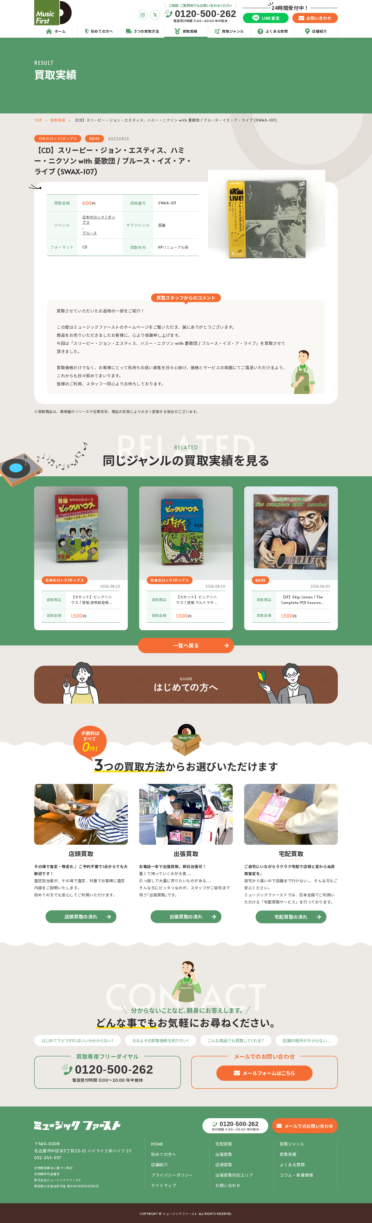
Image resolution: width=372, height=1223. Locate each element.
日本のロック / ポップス (98, 220)
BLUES (94, 138)
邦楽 (162, 225)
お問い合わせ (228, 1185)
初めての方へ (163, 1154)
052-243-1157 (47, 1157)
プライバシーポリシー (172, 1175)
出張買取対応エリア (234, 1175)
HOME (157, 1144)
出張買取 (223, 1154)
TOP (38, 120)
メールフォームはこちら (269, 1073)
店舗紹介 (159, 1164)
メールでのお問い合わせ (309, 1126)
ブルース (89, 233)
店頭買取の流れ (81, 916)
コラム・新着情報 (296, 1175)
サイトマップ (163, 1185)
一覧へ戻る (186, 645)
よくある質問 (292, 1164)
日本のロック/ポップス (57, 138)
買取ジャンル (292, 1144)
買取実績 (57, 120)
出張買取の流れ (186, 916)
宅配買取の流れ (291, 917)
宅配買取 (223, 1144)
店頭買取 (223, 1164)
